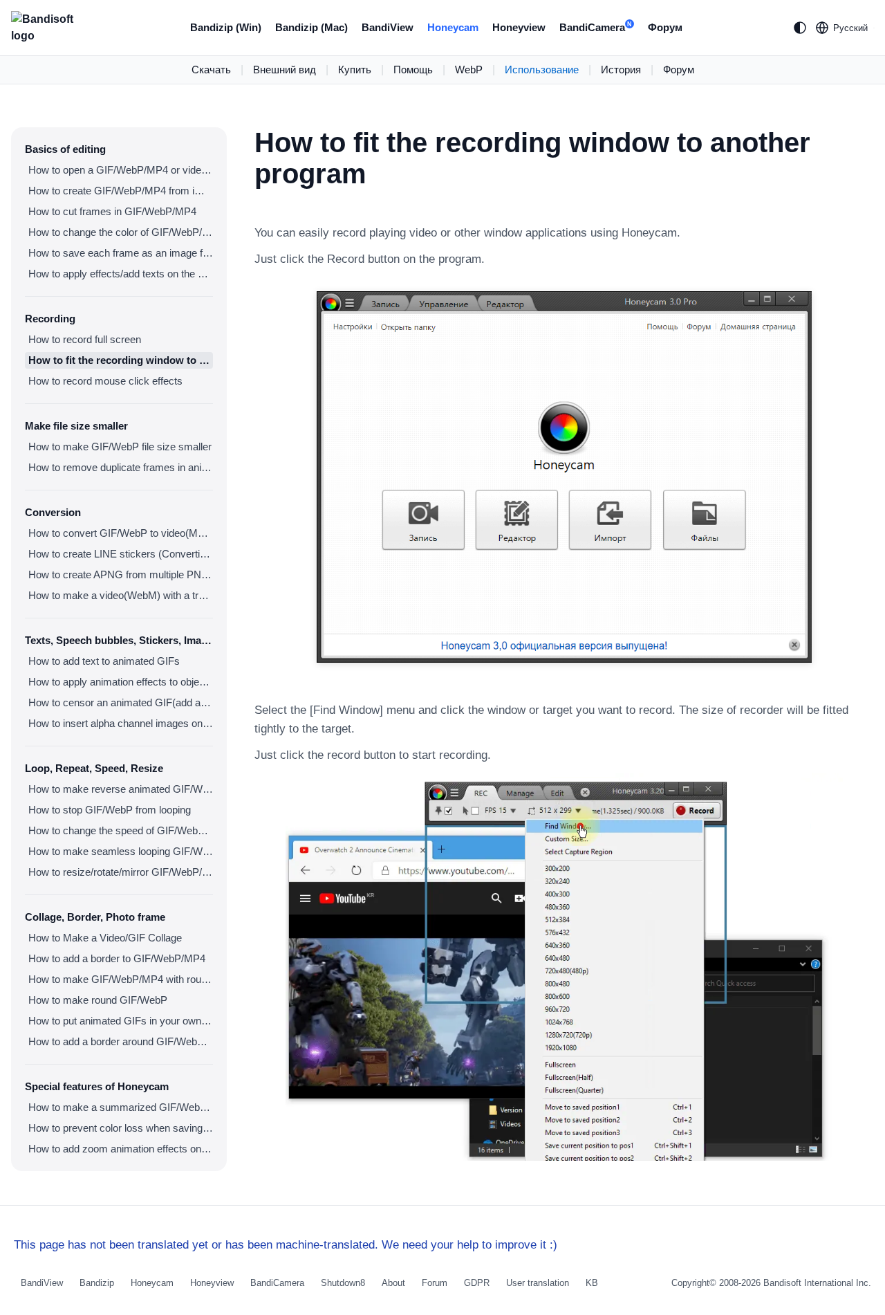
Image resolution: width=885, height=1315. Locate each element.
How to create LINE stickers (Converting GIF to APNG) (120, 554)
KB (592, 1283)
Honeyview (519, 27)
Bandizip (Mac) (311, 27)
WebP (469, 69)
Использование (542, 69)
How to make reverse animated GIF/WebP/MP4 (120, 789)
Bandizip (97, 1283)
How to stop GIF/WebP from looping (109, 810)
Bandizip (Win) (225, 27)
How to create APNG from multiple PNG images (120, 574)
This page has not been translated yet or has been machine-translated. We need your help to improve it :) (285, 1244)
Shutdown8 (343, 1283)
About (393, 1283)
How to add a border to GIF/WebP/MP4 (116, 958)
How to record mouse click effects (105, 381)
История (621, 69)
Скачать (211, 69)
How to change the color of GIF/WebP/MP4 (120, 232)
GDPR (477, 1283)
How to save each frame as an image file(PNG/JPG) (120, 253)
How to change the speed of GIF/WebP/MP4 (120, 830)
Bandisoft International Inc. (817, 1283)
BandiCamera (595, 27)
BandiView (387, 27)
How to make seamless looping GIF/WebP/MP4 (120, 851)
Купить (354, 69)
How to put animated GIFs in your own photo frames (120, 1021)
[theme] (800, 28)
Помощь (413, 69)
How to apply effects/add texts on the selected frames (120, 273)
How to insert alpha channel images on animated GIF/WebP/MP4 (120, 723)
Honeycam (452, 27)
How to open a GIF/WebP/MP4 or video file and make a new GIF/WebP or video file (120, 170)
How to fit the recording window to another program (120, 360)
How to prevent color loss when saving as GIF (120, 1128)
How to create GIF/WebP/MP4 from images (120, 190)
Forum (434, 1283)
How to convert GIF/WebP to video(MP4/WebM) (120, 533)
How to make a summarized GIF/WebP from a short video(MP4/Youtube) (120, 1107)
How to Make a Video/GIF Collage (105, 938)
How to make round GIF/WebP (97, 1000)
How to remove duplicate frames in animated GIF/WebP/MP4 (120, 467)
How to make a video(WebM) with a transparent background (120, 595)
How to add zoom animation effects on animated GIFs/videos (120, 1149)
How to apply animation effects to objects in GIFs (120, 682)
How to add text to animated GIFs (104, 661)
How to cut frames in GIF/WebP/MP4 (112, 211)
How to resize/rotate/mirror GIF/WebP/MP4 (120, 872)
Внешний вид (284, 69)
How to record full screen (84, 339)
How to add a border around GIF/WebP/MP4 (120, 1041)
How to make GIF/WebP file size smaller (120, 446)
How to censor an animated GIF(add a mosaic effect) (120, 702)
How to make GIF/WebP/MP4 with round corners (120, 979)
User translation (537, 1283)
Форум (665, 27)
